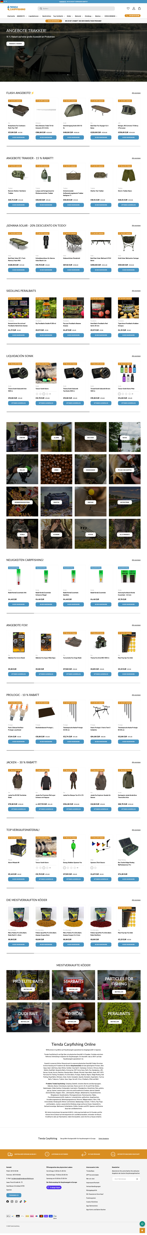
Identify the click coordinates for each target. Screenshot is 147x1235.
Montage (91, 502)
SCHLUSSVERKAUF (53, 21)
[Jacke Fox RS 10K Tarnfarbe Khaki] (18, 779)
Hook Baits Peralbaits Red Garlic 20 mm (99, 325)
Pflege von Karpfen (125, 470)
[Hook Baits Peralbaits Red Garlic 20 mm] (100, 307)
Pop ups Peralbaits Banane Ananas (72, 325)
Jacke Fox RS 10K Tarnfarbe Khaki (17, 796)
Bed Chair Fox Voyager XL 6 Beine (99, 127)
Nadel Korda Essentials (98, 593)
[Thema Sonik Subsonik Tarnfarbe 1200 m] (73, 373)
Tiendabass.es (14, 1195)
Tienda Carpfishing (14, 1226)
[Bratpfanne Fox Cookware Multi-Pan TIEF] (18, 110)
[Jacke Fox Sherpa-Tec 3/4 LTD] (73, 779)
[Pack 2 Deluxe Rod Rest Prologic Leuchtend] (18, 712)
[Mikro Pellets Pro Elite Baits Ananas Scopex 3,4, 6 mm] (73, 917)
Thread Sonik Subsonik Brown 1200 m (100, 390)
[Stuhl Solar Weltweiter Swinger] (128, 242)
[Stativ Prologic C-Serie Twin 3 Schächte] (100, 712)
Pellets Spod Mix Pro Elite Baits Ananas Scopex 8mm (46, 934)
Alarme (56, 437)
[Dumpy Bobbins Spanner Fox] (73, 846)
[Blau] (129, 394)
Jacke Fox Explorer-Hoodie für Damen (100, 796)
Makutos (56, 502)
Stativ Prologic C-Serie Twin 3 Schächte (100, 729)
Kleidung (56, 534)
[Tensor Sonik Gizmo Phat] (128, 373)
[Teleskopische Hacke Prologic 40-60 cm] (73, 712)
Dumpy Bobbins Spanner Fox (72, 862)
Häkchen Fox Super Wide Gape (45, 658)
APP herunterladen (92, 1175)
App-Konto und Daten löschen (96, 1210)
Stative (90, 534)
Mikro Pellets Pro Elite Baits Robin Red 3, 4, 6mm (17, 934)
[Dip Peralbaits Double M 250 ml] (46, 307)
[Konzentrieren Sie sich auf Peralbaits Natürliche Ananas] (18, 307)
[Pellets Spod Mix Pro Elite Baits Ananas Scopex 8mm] (46, 917)
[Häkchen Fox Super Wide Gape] (46, 642)
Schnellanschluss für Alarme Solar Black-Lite (45, 259)
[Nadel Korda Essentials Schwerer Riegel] (46, 577)
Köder (56, 470)
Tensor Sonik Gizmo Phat (126, 389)
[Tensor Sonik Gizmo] (46, 373)
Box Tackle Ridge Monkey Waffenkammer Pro (126, 864)
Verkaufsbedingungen (93, 1186)
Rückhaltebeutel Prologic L (45, 728)
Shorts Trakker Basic (125, 191)
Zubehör (22, 437)
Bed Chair (90, 437)
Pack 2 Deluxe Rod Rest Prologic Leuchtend (15, 729)
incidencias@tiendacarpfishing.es (22, 1178)
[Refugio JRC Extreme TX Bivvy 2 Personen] (128, 110)
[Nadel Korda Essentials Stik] (18, 577)
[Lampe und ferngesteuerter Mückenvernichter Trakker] (46, 175)
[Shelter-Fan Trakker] (100, 175)
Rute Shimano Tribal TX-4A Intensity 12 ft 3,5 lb (44, 127)
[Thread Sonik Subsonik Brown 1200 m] (100, 373)
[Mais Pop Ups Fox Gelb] (128, 642)
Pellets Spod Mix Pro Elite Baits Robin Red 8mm (100, 934)
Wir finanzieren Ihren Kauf (94, 1194)
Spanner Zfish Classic (97, 862)
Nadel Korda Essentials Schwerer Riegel (43, 594)
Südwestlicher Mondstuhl (71, 258)
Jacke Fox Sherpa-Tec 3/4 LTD (73, 795)
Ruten (125, 437)
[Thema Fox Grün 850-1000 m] (100, 642)
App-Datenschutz (92, 1206)
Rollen (22, 470)
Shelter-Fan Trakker (97, 191)
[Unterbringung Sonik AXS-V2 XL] (73, 110)
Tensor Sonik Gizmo (42, 389)
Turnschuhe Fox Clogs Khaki (72, 658)
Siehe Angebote (104, 1138)
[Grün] (40, 394)
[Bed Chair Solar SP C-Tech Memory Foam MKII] (18, 242)
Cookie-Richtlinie (92, 1202)
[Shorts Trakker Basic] (128, 175)
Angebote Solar (14, 45)
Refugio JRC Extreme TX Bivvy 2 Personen (128, 127)
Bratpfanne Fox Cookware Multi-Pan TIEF (16, 127)
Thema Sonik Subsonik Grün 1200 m (17, 390)
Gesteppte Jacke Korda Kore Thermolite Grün (127, 796)
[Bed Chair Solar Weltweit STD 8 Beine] (100, 242)
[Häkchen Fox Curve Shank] (18, 642)
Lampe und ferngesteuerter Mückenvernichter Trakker (45, 192)
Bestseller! (28, 989)
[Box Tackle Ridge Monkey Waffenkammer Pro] (128, 846)
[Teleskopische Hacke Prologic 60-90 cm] (128, 712)
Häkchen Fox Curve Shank (16, 658)
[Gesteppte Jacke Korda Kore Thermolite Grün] (128, 779)
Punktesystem (91, 1198)
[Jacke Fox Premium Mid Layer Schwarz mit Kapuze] (46, 779)
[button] (139, 8)
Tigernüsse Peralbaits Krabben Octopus (128, 325)
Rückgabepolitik (91, 1190)
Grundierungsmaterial (22, 502)
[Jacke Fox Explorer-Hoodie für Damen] (100, 779)
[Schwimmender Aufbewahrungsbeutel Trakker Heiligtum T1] (73, 175)
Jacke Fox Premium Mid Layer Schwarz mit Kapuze (45, 796)
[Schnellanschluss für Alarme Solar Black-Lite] (46, 242)
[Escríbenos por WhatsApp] (142, 1224)
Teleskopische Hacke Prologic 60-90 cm (128, 729)
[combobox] (76, 8)
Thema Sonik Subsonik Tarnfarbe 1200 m (70, 390)
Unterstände (124, 502)
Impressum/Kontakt (92, 1182)
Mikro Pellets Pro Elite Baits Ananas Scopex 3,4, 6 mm (72, 934)
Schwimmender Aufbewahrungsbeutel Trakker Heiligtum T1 (73, 193)
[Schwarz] (68, 868)
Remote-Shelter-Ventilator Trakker (17, 192)
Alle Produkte (125, 534)
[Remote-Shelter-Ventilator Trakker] (18, 175)
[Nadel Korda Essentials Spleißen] (73, 577)
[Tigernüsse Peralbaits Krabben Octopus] (128, 307)
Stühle (22, 534)
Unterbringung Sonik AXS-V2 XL (72, 127)
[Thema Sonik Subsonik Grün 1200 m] (18, 373)
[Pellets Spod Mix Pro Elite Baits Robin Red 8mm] (100, 917)
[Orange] (123, 394)
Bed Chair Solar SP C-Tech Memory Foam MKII (16, 259)
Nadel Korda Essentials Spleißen (70, 594)
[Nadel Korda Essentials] (100, 577)
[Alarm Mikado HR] (18, 846)
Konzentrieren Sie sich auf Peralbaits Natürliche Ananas (18, 325)
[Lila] (37, 394)
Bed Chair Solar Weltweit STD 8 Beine (100, 259)
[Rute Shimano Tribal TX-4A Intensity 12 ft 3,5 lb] (46, 110)
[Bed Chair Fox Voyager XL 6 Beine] (100, 110)
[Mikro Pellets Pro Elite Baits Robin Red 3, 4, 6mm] (18, 917)
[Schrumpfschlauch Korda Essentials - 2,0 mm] (128, 577)
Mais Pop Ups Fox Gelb (125, 658)
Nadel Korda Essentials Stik (17, 593)
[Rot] (47, 394)
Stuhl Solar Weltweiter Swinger (128, 258)
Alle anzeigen (136, 93)
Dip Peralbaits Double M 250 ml (46, 323)
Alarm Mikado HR (13, 862)
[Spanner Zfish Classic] (100, 846)
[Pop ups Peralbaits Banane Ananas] (73, 307)
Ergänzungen (90, 470)
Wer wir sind (90, 1179)
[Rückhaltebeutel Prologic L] (46, 712)
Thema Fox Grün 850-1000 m (99, 658)
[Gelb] (95, 868)
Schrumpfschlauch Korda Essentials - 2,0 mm (126, 594)
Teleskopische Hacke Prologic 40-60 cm (73, 729)
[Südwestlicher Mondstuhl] (73, 242)
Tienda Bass (90, 1171)
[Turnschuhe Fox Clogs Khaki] (73, 642)
